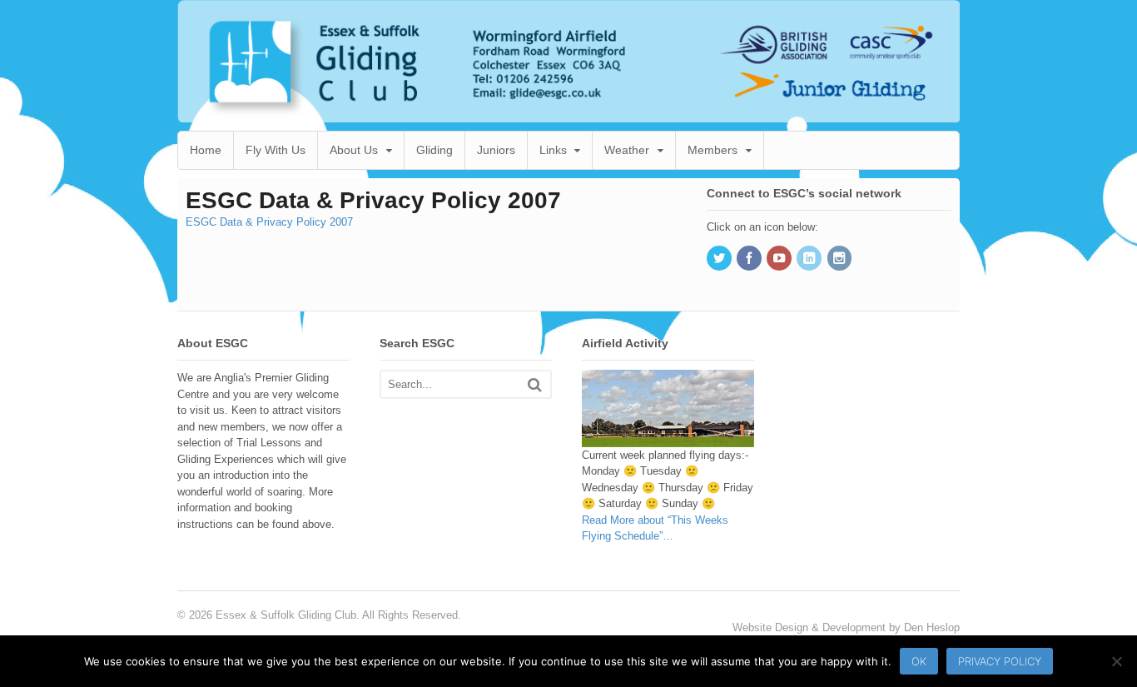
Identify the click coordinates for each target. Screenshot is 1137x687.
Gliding (434, 150)
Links (553, 150)
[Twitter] (720, 259)
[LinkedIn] (810, 259)
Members (712, 150)
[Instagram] (840, 259)
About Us (354, 150)
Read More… (655, 528)
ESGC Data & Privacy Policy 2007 (269, 222)
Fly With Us (275, 150)
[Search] (535, 384)
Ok (918, 661)
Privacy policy (999, 661)
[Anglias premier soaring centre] (568, 113)
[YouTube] (780, 259)
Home (205, 150)
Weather (626, 150)
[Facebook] (750, 259)
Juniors (496, 150)
